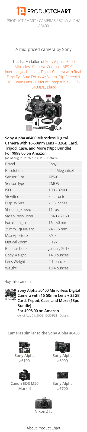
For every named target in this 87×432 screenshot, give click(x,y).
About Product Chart (43, 428)
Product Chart (21, 20)
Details (52, 158)
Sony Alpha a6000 (63, 357)
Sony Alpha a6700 (63, 385)
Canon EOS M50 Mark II (24, 385)
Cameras (47, 20)
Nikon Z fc (43, 411)
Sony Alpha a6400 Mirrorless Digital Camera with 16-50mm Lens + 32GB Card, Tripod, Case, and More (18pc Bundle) (48, 300)
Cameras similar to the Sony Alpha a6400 (44, 333)
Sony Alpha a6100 (25, 357)
